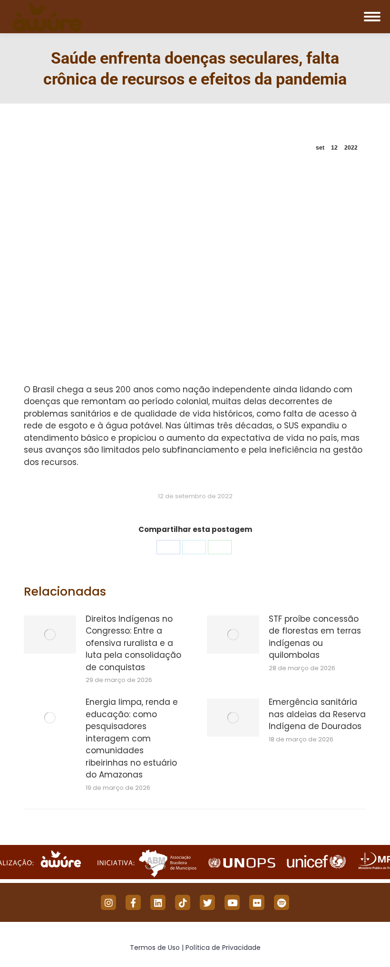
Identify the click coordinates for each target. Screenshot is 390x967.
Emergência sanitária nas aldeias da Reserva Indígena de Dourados (317, 714)
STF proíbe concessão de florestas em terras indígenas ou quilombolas (315, 637)
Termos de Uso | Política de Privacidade (195, 947)
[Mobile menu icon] (372, 16)
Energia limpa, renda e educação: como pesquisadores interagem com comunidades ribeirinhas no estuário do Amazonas (132, 738)
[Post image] (50, 635)
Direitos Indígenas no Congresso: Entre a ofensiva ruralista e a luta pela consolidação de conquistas (133, 643)
